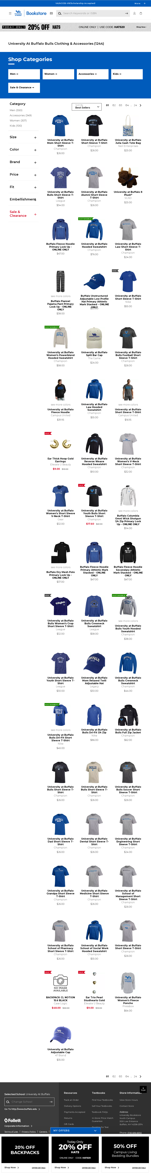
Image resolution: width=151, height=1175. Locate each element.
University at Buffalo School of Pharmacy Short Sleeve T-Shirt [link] (60, 948)
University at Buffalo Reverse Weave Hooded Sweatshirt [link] (94, 461)
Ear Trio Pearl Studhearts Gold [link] (94, 999)
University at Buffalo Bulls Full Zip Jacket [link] (128, 731)
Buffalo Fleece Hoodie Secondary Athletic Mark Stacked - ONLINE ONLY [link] (128, 571)
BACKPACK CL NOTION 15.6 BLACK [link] (60, 999)
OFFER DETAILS (38, 1168)
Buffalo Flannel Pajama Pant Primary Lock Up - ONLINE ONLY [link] (60, 305)
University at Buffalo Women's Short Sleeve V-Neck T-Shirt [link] (60, 513)
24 (135, 105)
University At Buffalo (27, 1094)
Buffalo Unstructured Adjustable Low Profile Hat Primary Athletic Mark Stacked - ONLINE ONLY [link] (94, 300)
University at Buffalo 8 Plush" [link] (128, 193)
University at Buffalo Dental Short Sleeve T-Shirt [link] (94, 841)
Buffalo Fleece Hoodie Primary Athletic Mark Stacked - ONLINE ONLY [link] (94, 571)
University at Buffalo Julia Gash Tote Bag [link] (128, 141)
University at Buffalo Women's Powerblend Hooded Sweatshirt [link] (60, 355)
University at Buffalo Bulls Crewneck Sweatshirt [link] (94, 623)
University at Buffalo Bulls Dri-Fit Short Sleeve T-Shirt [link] (60, 737)
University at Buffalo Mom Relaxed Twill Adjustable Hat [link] (94, 680)
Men (16, 110)
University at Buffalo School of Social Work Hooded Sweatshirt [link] (94, 948)
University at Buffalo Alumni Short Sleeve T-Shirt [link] (94, 195)
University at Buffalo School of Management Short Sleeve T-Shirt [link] (128, 895)
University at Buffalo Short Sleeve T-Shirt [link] (94, 141)
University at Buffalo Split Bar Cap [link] (94, 354)
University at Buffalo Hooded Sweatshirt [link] (94, 245)
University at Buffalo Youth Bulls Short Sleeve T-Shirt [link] (94, 513)
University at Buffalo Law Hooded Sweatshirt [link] (94, 407)
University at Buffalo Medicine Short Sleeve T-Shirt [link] (94, 893)
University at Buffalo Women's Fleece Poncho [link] (128, 1000)
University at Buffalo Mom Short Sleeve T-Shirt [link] (60, 143)
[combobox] (29, 1102)
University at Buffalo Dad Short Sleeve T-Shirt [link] (60, 841)
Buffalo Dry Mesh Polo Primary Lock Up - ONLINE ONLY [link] (60, 575)
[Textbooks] (51, 13)
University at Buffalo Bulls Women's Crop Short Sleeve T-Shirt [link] (60, 623)
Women (18, 120)
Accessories (21, 115)
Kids (16, 125)
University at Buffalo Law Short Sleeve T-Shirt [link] (128, 247)
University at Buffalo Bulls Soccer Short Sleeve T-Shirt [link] (128, 789)
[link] (141, 13)
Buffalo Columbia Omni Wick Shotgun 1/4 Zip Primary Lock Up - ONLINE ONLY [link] (128, 520)
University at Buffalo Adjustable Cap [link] (60, 1051)
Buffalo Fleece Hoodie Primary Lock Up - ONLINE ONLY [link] (60, 247)
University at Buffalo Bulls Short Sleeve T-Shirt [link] (60, 195)
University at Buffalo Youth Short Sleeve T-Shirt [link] (60, 680)
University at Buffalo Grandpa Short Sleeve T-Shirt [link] (60, 893)
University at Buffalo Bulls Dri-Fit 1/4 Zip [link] (94, 731)
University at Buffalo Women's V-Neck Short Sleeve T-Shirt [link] (128, 461)
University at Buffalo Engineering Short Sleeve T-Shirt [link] (128, 841)
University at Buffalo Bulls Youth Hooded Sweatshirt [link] (128, 628)
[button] (75, 3)
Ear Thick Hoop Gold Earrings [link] (61, 460)
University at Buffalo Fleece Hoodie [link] (60, 411)
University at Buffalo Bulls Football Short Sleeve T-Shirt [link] (128, 355)
